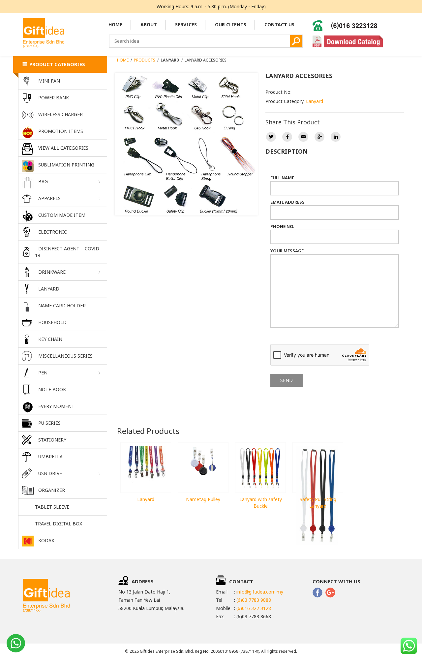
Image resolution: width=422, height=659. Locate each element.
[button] (62, 181)
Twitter (271, 137)
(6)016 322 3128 (253, 608)
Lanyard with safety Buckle (260, 502)
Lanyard (314, 101)
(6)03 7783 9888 (253, 600)
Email (303, 137)
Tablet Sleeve (52, 507)
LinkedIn (336, 137)
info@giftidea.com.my (259, 592)
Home (115, 24)
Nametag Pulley (203, 499)
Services (186, 24)
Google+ (319, 137)
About (148, 24)
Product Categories (56, 64)
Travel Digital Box (58, 523)
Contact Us (279, 24)
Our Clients (230, 24)
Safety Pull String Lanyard (318, 502)
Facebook (287, 137)
